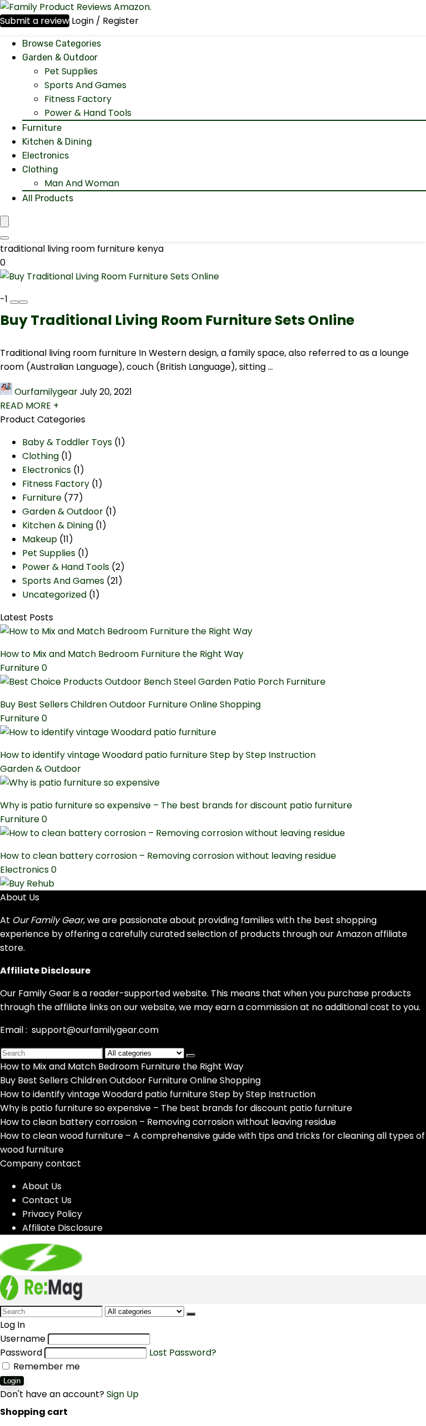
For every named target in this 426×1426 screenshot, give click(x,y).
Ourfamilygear (46, 391)
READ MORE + (29, 405)
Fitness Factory (77, 99)
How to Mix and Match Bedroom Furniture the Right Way (122, 654)
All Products (47, 198)
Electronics (45, 155)
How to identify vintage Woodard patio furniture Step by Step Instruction (158, 754)
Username (22, 1338)
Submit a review (34, 20)
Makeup (39, 539)
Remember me (45, 1366)
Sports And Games (85, 85)
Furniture (42, 128)
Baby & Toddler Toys (67, 442)
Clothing (40, 169)
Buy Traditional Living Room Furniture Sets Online (177, 320)
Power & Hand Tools (87, 112)
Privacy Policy (52, 1214)
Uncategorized (54, 594)
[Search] (4, 238)
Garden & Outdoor (60, 57)
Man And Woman (81, 183)
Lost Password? (182, 1352)
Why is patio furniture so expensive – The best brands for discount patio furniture (176, 805)
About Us (42, 1186)
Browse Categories (61, 43)
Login (12, 1381)
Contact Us (47, 1200)
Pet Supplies (71, 71)
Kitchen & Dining (57, 141)
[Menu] (4, 221)
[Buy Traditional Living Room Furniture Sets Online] (109, 276)
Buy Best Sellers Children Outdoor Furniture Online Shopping (130, 704)
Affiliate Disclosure (62, 1227)
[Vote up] (23, 302)
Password (21, 1352)
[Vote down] (14, 302)
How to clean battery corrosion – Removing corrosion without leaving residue (168, 855)
